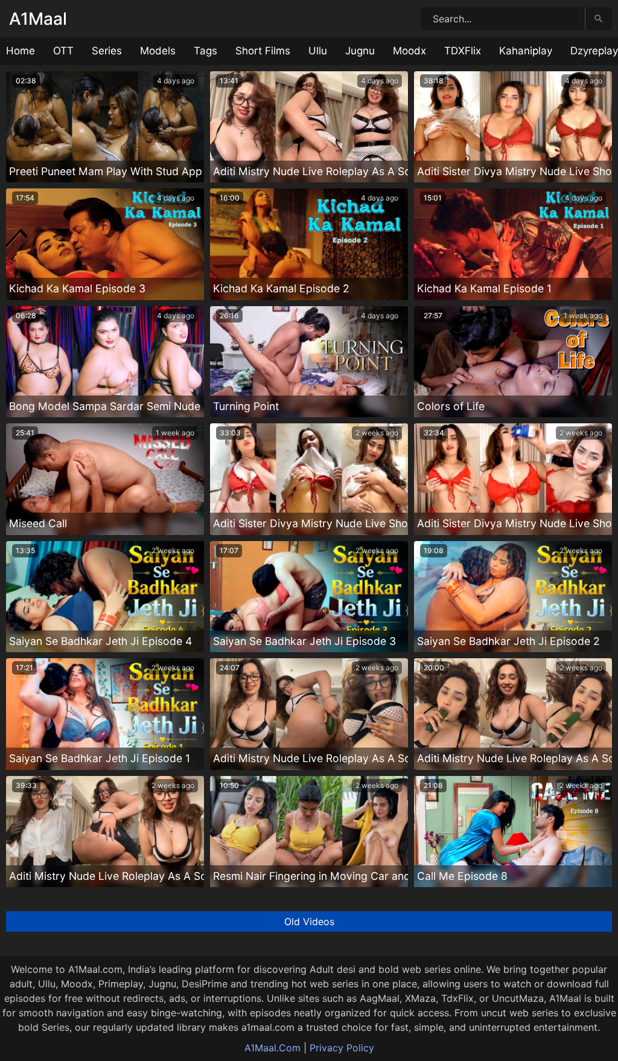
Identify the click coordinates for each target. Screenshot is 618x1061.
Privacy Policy (342, 1048)
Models (158, 51)
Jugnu (360, 51)
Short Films (262, 51)
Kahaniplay (525, 51)
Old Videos (309, 921)
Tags (205, 51)
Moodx (409, 51)
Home (20, 51)
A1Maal (38, 18)
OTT (63, 51)
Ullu (317, 51)
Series (107, 51)
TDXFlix (462, 51)
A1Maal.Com (272, 1048)
